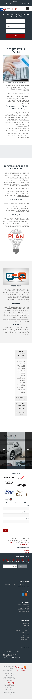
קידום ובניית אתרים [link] (23, 587)
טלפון (27, 519)
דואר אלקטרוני (25, 512)
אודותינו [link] (26, 626)
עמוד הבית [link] (26, 623)
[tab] (21, 354)
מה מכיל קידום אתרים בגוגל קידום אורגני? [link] (21, 354)
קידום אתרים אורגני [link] (23, 628)
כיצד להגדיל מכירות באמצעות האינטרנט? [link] (17, 585)
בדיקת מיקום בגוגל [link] (23, 605)
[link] (10, 9)
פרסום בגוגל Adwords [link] (22, 630)
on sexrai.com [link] (11, 681)
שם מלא (26, 505)
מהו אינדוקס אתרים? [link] (21, 413)
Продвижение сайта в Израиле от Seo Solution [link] (20, 668)
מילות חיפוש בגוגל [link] (23, 612)
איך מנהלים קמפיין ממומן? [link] (21, 398)
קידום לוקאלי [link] (25, 635)
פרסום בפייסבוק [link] (24, 640)
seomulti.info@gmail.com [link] (12, 658)
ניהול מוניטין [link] (25, 633)
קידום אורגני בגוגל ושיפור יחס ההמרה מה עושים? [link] (21, 406)
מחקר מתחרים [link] (25, 637)
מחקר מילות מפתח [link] (23, 610)
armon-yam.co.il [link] (25, 3)
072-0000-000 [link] (18, 543)
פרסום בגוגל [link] (25, 552)
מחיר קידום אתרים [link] (23, 608)
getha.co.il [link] (11, 684)
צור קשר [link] (26, 551)
